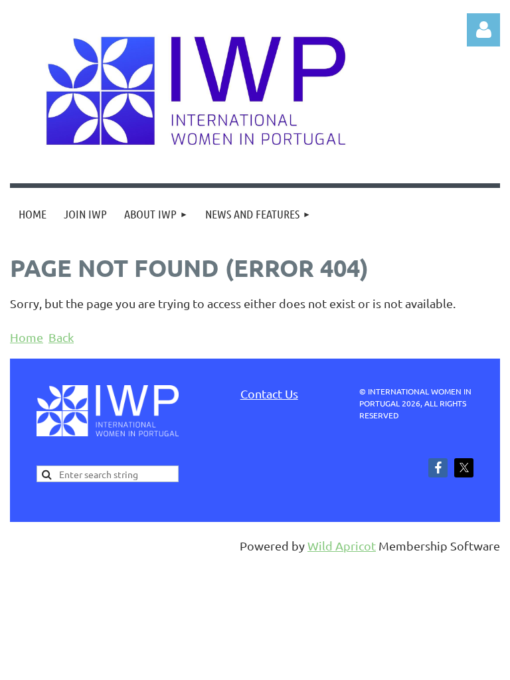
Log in (483, 29)
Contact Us (269, 393)
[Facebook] (438, 467)
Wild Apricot (341, 545)
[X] (463, 467)
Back (61, 337)
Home (26, 337)
